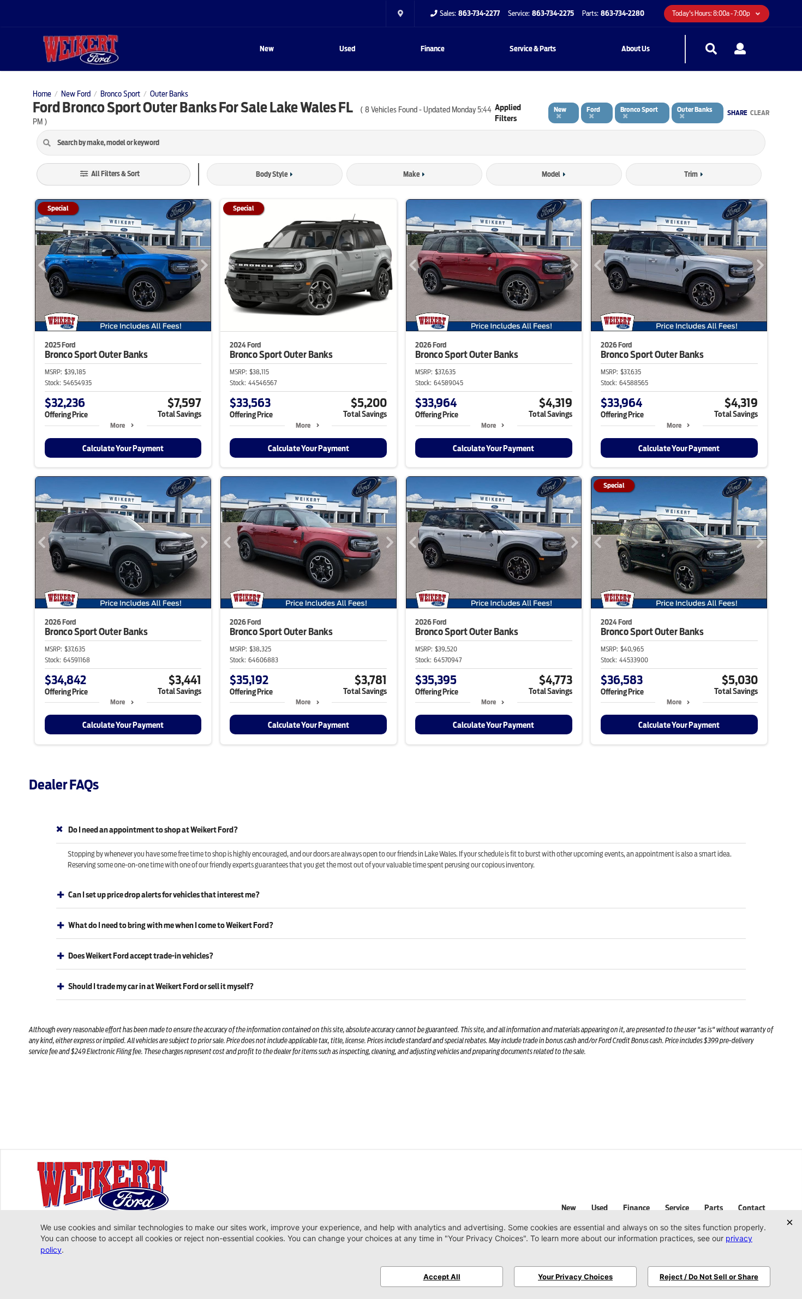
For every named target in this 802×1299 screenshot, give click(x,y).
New (267, 49)
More (117, 425)
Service (677, 1208)
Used (347, 49)
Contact (751, 1208)
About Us (635, 49)
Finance (433, 49)
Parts (713, 1208)
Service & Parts (533, 49)
